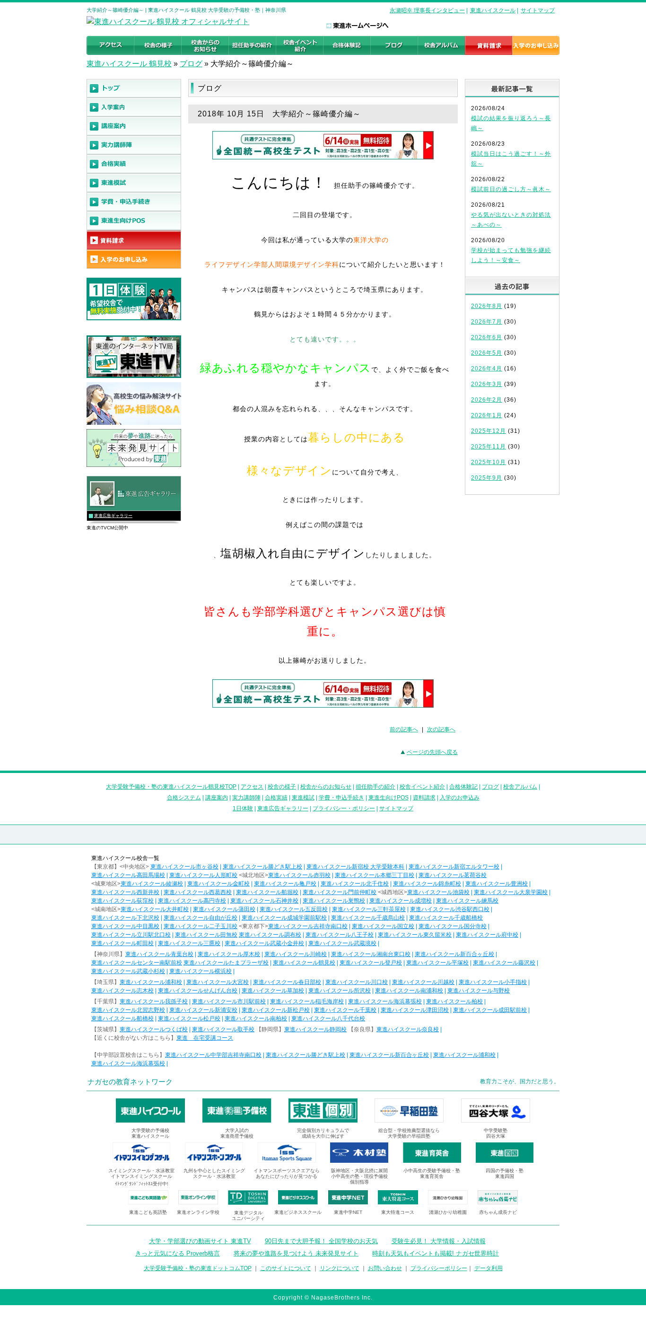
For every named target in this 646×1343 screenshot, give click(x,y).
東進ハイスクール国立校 (383, 926)
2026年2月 (486, 399)
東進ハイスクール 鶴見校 (129, 64)
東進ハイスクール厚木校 (229, 954)
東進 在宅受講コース (204, 1038)
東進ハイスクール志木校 (122, 990)
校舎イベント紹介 (422, 786)
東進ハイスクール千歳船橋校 (446, 917)
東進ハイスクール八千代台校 (328, 1018)
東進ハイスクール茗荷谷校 (453, 875)
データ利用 (488, 1268)
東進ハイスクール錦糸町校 (427, 883)
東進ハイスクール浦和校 (151, 982)
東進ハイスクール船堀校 (267, 892)
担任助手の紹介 (375, 786)
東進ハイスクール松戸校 (189, 1018)
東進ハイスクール (492, 10)
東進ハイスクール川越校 (423, 982)
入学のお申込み (460, 797)
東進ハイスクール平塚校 (437, 962)
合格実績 (276, 797)
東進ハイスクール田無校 (206, 934)
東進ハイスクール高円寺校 (192, 900)
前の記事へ (404, 729)
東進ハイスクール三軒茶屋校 (369, 909)
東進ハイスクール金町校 (218, 883)
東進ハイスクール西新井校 (125, 892)
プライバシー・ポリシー (344, 808)
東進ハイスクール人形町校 (203, 875)
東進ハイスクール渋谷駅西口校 (449, 909)
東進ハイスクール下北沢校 (125, 917)
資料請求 (424, 797)
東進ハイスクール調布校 (270, 934)
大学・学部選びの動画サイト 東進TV (200, 1241)
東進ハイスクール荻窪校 (122, 900)
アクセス (252, 786)
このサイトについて (285, 1268)
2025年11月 (488, 446)
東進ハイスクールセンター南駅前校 (136, 962)
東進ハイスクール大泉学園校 (511, 892)
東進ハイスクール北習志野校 (128, 1010)
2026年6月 (486, 337)
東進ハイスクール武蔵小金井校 (264, 943)
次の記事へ (441, 729)
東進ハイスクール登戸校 (371, 962)
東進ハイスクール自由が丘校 (200, 917)
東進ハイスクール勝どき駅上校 (262, 866)
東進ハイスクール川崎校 (295, 954)
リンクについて (339, 1268)
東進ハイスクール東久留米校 (415, 934)
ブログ (191, 64)
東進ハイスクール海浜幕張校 (385, 1001)
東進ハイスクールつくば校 (154, 1029)
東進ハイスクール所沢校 (339, 990)
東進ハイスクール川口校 (356, 982)
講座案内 (216, 797)
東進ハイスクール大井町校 (155, 909)
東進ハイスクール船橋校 (122, 1018)
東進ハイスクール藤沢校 (504, 962)
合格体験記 (463, 786)
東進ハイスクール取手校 (223, 1029)
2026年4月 (486, 368)
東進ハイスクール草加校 (273, 990)
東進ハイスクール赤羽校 (299, 875)
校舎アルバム (520, 786)
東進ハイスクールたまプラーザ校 (226, 962)
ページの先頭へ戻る (432, 752)
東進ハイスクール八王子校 (340, 934)
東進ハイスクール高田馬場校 (128, 875)
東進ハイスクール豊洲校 (496, 883)
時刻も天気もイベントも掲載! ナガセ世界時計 (435, 1253)
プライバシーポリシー (438, 1268)
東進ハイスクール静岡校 (315, 1029)
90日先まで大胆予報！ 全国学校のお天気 (321, 1241)
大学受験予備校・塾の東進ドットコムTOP (198, 1268)
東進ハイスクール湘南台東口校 (370, 954)
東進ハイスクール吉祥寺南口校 (308, 926)
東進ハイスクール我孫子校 (154, 1001)
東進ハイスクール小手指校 (493, 982)
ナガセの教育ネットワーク (130, 1082)
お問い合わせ (385, 1268)
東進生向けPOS (388, 797)
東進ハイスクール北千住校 (355, 883)
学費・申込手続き (341, 797)
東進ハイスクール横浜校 (200, 971)
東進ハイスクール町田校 (122, 943)
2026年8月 (486, 306)
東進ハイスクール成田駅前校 (490, 1010)
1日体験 (243, 808)
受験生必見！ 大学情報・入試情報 (439, 1241)
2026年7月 (486, 321)
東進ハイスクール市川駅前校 (229, 1001)
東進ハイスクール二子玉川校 (200, 926)
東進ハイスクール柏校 (454, 1001)
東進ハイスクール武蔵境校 (342, 943)
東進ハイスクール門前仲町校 (339, 892)
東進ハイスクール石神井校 (264, 900)
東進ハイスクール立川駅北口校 (131, 934)
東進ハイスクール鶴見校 (304, 962)
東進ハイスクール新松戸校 (276, 1010)
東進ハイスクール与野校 (478, 990)
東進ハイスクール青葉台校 (159, 954)
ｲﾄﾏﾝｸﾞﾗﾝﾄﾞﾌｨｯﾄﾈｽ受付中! (141, 1183)
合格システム (184, 797)
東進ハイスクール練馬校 (467, 900)
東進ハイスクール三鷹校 (189, 943)
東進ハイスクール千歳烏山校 (368, 917)
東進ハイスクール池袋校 (438, 892)
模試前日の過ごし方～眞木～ (511, 189)
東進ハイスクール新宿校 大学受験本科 (355, 866)
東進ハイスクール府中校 (487, 934)
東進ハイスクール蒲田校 (224, 909)
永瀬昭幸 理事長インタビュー (427, 10)
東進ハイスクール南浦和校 (409, 990)
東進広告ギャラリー (113, 515)
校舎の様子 (282, 786)
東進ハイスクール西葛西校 (198, 892)
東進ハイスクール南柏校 (256, 1018)
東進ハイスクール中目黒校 (125, 926)
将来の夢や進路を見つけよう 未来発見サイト (296, 1253)
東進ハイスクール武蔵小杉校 (128, 971)
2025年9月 (486, 477)
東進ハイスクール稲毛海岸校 (307, 1001)
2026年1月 (486, 415)
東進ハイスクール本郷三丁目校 (374, 875)
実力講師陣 (246, 797)
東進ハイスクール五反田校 (294, 909)
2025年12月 (488, 431)
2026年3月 (486, 384)
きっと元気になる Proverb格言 (177, 1253)
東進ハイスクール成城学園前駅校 (284, 917)
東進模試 (303, 797)
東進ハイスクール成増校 (400, 900)
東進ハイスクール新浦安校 (203, 1010)
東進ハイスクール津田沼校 (415, 1010)
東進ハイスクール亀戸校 (285, 883)
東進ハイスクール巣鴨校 (334, 900)
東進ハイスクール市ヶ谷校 (184, 866)
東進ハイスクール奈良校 (407, 1029)
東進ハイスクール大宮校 (217, 982)
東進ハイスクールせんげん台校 (197, 990)
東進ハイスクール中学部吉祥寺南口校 (213, 1055)
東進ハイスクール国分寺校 (453, 926)
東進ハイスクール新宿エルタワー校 (454, 866)
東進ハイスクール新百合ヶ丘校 (454, 954)
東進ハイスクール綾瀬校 (152, 883)
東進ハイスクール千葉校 (345, 1010)
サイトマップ (538, 10)
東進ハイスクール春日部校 (287, 982)
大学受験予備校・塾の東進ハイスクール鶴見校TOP (171, 786)
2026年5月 (486, 353)
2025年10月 (488, 462)
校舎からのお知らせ (325, 786)
